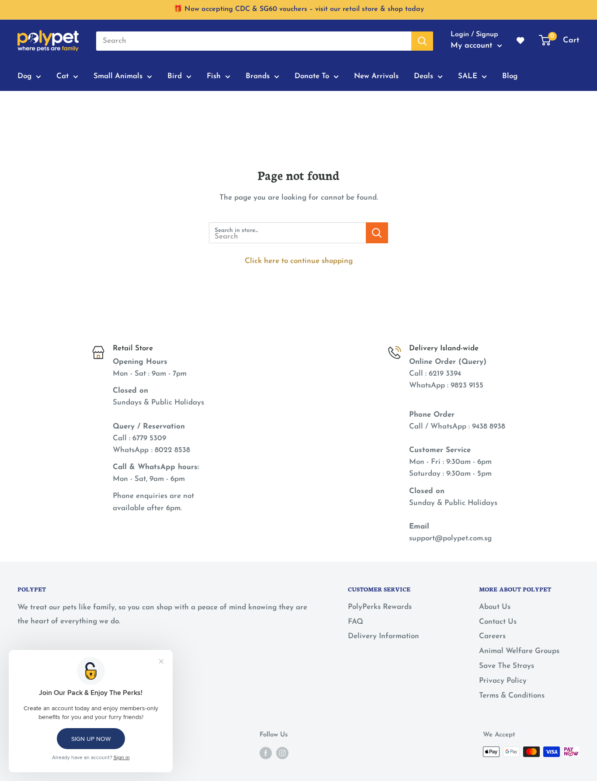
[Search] (422, 41)
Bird (174, 76)
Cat (62, 76)
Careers (492, 636)
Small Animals (118, 76)
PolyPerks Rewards (380, 607)
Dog (24, 76)
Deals (423, 76)
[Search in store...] (377, 232)
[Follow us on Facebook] (266, 752)
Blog (509, 76)
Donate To (312, 76)
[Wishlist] (520, 41)
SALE (467, 76)
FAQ (355, 621)
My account (473, 46)
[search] (253, 41)
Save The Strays (506, 666)
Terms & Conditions (512, 695)
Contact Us (498, 621)
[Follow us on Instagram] (282, 752)
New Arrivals (376, 76)
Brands (258, 76)
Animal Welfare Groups (519, 651)
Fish (214, 76)
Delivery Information (383, 636)
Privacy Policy (503, 680)
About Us (494, 607)
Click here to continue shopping (299, 261)
